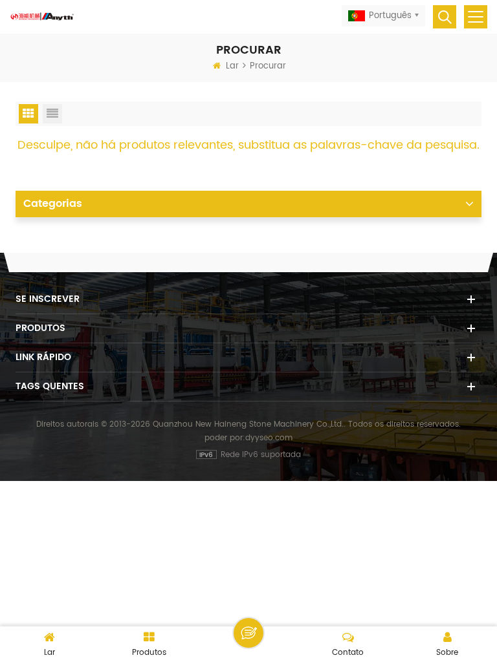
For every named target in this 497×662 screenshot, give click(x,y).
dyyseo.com (269, 438)
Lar (232, 66)
